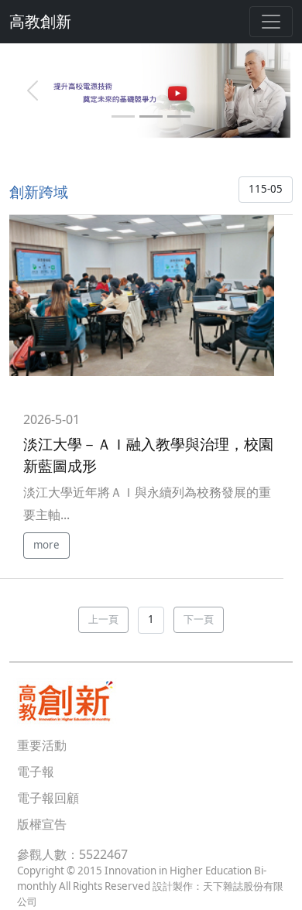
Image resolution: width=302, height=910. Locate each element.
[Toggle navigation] (271, 21)
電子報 (35, 771)
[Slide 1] (123, 116)
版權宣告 (42, 824)
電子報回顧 (48, 797)
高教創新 (40, 21)
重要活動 (42, 745)
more (46, 545)
